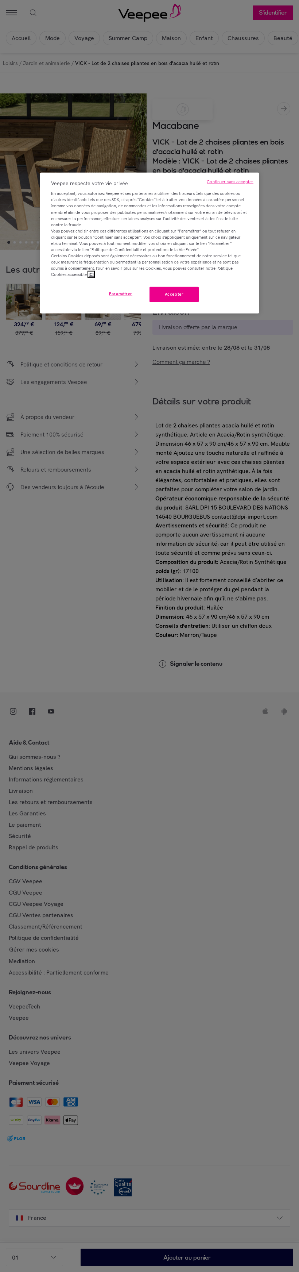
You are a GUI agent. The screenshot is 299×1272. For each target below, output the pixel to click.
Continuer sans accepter (230, 181)
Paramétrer (120, 293)
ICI (91, 274)
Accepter (174, 294)
